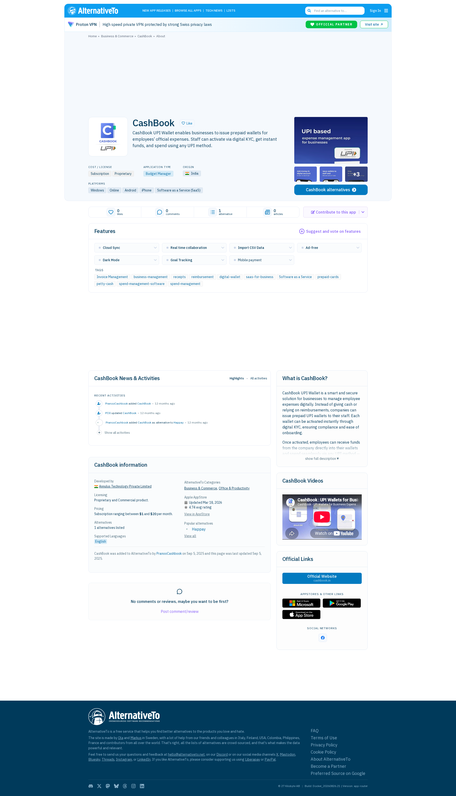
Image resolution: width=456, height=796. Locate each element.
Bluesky (94, 759)
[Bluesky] (116, 786)
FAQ (315, 730)
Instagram (124, 759)
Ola (120, 737)
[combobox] (335, 11)
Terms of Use (324, 737)
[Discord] (90, 786)
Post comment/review (180, 611)
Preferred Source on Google (338, 773)
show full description (322, 458)
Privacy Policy (324, 745)
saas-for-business (259, 277)
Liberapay (252, 759)
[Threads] (125, 786)
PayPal (270, 759)
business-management (151, 277)
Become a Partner (328, 766)
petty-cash (105, 284)
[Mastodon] (107, 786)
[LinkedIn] (142, 786)
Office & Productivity (234, 488)
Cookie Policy (323, 752)
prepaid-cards (328, 277)
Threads (108, 759)
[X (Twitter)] (99, 786)
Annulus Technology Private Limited (125, 486)
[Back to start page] (100, 10)
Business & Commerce (200, 488)
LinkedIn (144, 759)
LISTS (231, 10)
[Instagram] (133, 786)
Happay (179, 422)
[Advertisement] (228, 76)
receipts (179, 277)
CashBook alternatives (328, 189)
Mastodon (287, 754)
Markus (136, 737)
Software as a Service (295, 277)
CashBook (144, 403)
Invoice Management (112, 277)
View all (190, 536)
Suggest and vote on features (333, 231)
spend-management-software (142, 284)
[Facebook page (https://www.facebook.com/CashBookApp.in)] (322, 637)
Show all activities (117, 432)
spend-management (185, 284)
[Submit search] (309, 10)
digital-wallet (229, 277)
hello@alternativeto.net (186, 754)
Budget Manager (158, 174)
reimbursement (202, 277)
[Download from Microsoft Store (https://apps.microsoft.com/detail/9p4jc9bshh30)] (301, 603)
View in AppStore (197, 514)
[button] (187, 123)
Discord (222, 754)
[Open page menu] (386, 11)
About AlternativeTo (330, 759)
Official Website (322, 578)
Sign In (375, 10)
